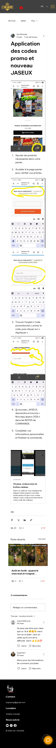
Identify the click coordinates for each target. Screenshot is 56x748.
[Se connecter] (21, 8)
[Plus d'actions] (43, 35)
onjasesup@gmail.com (15, 702)
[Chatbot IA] (48, 740)
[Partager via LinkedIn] (24, 520)
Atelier (23, 21)
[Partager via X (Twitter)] (18, 520)
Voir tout (41, 539)
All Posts (11, 21)
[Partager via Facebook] (12, 520)
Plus (33, 21)
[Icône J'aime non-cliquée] (18, 645)
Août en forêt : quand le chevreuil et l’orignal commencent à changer (24, 572)
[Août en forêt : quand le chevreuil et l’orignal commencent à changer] (28, 555)
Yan (12, 511)
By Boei (47, 746)
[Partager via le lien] (31, 520)
